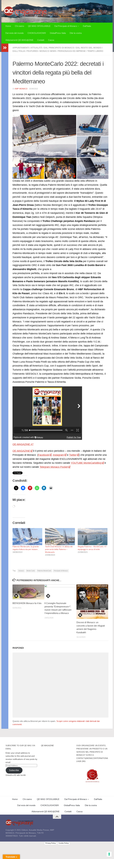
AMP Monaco (21, 89)
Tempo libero (95, 51)
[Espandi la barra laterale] (4, 48)
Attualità (36, 47)
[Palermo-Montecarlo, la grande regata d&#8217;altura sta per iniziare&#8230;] (27, 536)
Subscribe (14, 770)
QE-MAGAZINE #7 (23, 444)
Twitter (72, 455)
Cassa (51, 40)
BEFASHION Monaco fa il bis (27, 603)
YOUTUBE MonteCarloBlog (86, 462)
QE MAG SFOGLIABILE (39, 26)
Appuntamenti (21, 47)
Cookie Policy (64, 843)
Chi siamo (19, 26)
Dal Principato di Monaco (65, 26)
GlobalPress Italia (58, 33)
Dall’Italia (87, 26)
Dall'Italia (19, 51)
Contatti (40, 40)
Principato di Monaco (61, 571)
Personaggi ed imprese (72, 51)
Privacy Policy (50, 843)
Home (8, 26)
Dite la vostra (76, 33)
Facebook (43, 455)
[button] (44, 136)
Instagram (58, 455)
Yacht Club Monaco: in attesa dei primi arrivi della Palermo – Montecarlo (59, 549)
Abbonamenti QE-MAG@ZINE (19, 40)
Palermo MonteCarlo (44, 571)
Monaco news (48, 51)
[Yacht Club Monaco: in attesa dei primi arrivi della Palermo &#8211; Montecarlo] (60, 536)
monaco (21, 571)
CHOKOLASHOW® (37, 33)
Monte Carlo (31, 571)
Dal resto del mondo (14, 33)
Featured (32, 51)
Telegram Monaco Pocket (54, 467)
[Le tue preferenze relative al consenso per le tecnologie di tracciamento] (109, 854)
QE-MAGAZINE (21, 450)
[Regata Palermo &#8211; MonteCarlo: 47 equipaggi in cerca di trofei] (92, 536)
